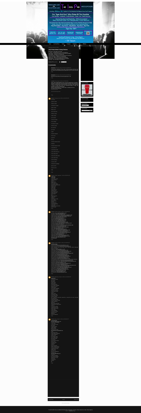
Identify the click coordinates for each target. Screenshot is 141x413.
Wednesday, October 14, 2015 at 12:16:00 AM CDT (63, 276)
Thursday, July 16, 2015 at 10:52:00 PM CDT (62, 98)
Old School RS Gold (54, 89)
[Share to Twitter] (63, 62)
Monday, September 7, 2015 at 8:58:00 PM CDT (62, 175)
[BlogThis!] (62, 62)
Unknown (52, 98)
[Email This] (61, 62)
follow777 (67, 410)
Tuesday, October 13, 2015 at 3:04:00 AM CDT (62, 211)
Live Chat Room (56, 43)
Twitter (63, 43)
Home (50, 43)
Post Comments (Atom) (65, 403)
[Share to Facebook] (64, 62)
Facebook (75, 43)
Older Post (76, 399)
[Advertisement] (63, 388)
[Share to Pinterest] (65, 62)
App (79, 43)
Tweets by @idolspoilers (86, 100)
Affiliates (84, 43)
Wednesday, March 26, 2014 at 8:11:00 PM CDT (63, 67)
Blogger (74, 410)
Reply (52, 71)
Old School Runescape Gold (55, 91)
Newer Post (51, 399)
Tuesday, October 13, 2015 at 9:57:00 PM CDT (62, 242)
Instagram (68, 43)
